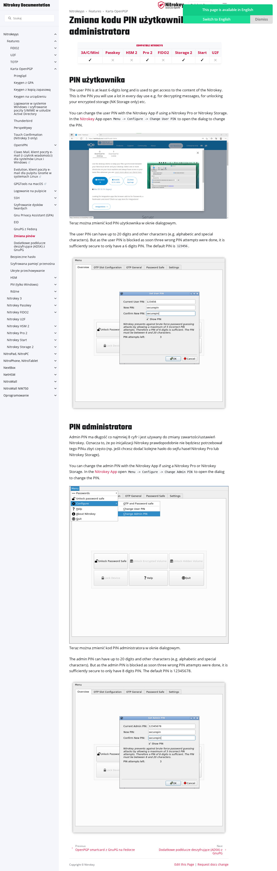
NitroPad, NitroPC (16, 354)
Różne (14, 291)
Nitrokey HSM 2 (18, 326)
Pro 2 (147, 52)
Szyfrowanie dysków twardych (28, 206)
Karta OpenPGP (21, 69)
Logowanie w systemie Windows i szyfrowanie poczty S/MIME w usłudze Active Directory (32, 108)
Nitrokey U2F (16, 319)
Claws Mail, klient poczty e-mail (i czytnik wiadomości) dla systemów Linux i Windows (33, 157)
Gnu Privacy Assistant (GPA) (33, 215)
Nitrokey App (106, 471)
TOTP (14, 62)
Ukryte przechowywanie (27, 271)
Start (202, 52)
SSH (16, 198)
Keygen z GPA (24, 83)
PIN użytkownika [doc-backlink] (97, 80)
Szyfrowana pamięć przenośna (32, 264)
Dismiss (261, 19)
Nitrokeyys (11, 34)
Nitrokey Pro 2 (17, 333)
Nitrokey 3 (14, 298)
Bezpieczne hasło (22, 257)
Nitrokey (87, 118)
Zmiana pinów (24, 236)
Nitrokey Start (17, 340)
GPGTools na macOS (28, 184)
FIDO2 (14, 48)
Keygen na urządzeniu (30, 96)
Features (13, 41)
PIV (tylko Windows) (24, 284)
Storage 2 (183, 52)
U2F (13, 55)
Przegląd (20, 76)
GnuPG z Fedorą (25, 229)
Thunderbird (23, 121)
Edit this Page (184, 864)
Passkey (112, 52)
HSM (13, 277)
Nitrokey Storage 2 (20, 347)
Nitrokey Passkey (19, 305)
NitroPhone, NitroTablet (20, 361)
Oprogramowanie (16, 395)
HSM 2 (131, 52)
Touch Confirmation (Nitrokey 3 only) (28, 136)
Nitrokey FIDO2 (18, 312)
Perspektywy (23, 128)
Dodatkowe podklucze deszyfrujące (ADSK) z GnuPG (29, 246)
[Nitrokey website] (171, 5)
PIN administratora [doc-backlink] (100, 427)
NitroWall (10, 381)
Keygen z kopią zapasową (32, 89)
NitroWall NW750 (15, 388)
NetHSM (9, 374)
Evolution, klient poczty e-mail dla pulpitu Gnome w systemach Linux (33, 172)
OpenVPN (21, 145)
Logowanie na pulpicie (30, 191)
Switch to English (216, 19)
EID (16, 222)
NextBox (9, 368)
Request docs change (213, 864)
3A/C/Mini (90, 52)
